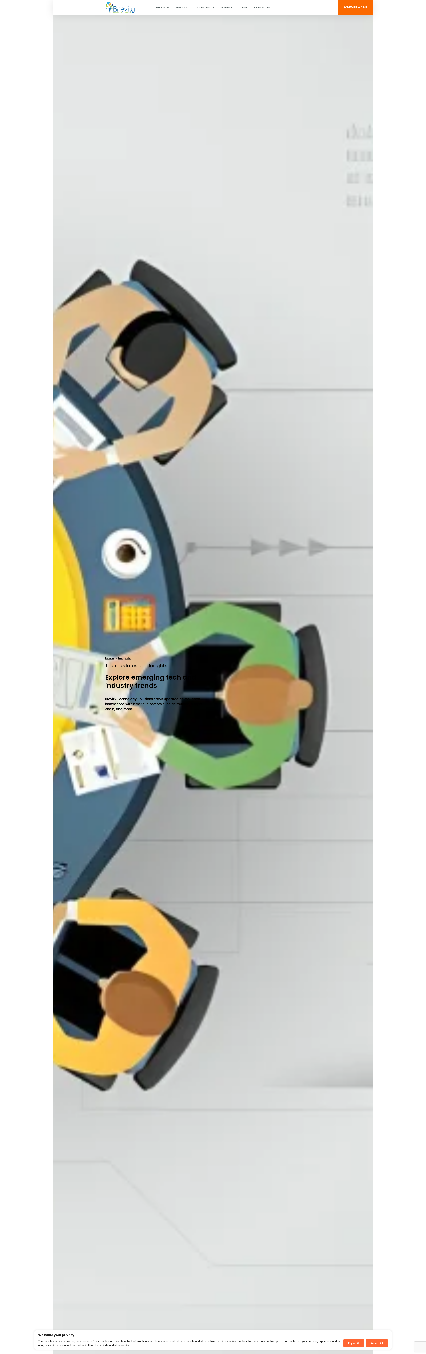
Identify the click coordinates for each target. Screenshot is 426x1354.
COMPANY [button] (159, 7)
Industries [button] (204, 7)
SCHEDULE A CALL (355, 7)
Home (109, 658)
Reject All (353, 1343)
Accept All (376, 1343)
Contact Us (262, 7)
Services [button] (181, 7)
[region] (213, 1340)
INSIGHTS (226, 7)
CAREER (243, 7)
